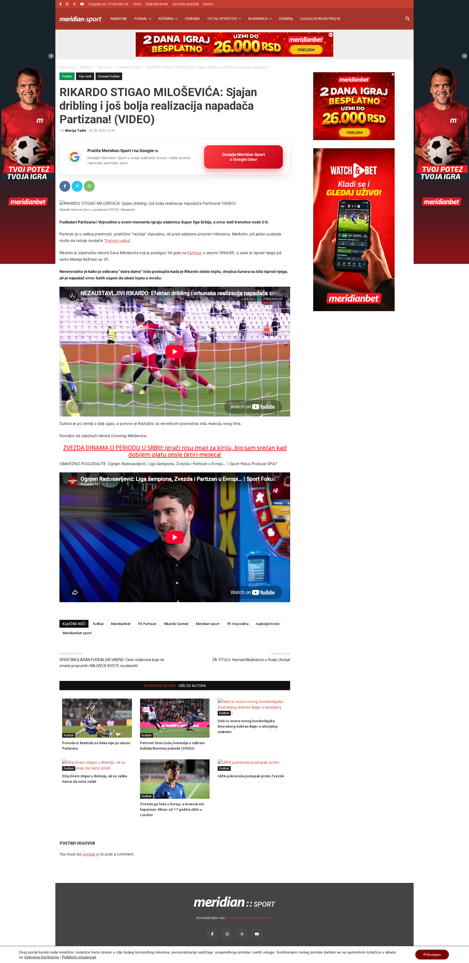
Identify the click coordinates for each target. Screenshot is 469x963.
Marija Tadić (75, 130)
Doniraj (286, 18)
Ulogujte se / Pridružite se (108, 4)
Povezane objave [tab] (160, 686)
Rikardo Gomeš (176, 623)
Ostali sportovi (222, 18)
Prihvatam (432, 954)
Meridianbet (121, 623)
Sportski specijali (185, 4)
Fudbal (141, 18)
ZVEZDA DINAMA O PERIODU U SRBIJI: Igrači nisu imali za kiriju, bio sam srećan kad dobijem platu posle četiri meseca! (175, 451)
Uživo (137, 4)
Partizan (194, 252)
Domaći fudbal (108, 76)
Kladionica (258, 18)
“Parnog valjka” (117, 240)
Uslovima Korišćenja (41, 957)
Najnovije (119, 18)
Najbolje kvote (157, 4)
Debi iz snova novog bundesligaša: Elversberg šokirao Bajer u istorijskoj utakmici (247, 726)
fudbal (98, 623)
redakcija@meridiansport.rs (249, 917)
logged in (91, 854)
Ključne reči (73, 623)
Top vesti (85, 76)
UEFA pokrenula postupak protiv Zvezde (251, 776)
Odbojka (192, 18)
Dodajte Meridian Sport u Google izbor (243, 157)
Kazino (208, 4)
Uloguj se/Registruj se (320, 18)
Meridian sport (208, 623)
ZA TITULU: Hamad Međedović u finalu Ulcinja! (251, 660)
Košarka (166, 18)
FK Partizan (147, 623)
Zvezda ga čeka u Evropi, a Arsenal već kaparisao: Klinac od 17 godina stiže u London (172, 809)
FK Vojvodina (238, 623)
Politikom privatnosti (79, 957)
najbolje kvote (267, 623)
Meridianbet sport (77, 633)
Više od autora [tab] (192, 686)
